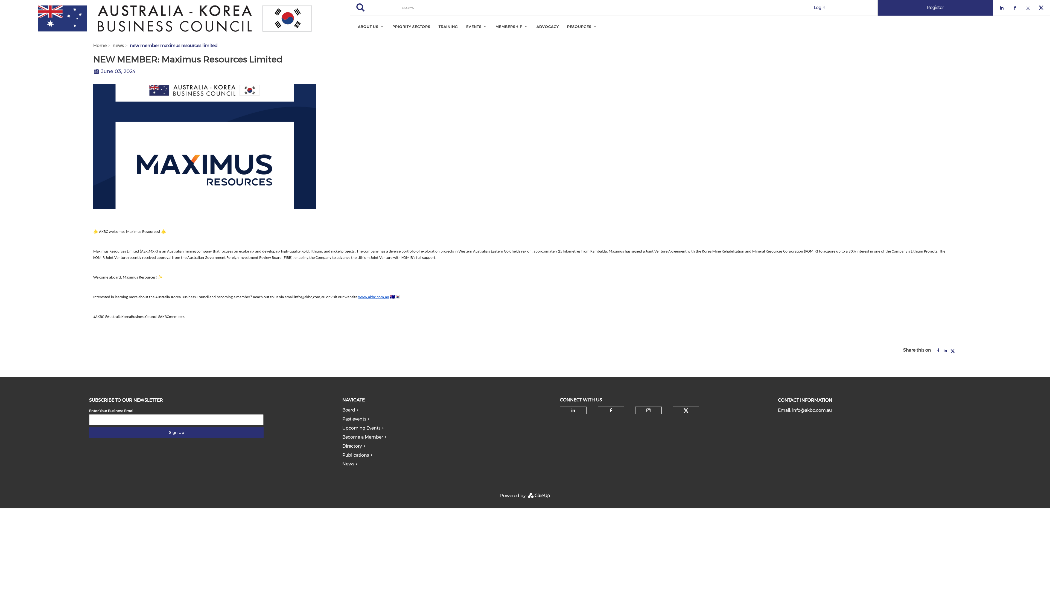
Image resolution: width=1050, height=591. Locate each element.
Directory (352, 446)
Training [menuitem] (448, 26)
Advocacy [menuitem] (547, 26)
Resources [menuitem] (579, 26)
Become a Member (362, 437)
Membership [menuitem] (509, 26)
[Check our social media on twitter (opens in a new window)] (686, 410)
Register (935, 7)
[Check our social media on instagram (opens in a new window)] (648, 410)
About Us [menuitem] (368, 26)
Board (348, 410)
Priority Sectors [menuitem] (411, 26)
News (348, 464)
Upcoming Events (361, 428)
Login (820, 7)
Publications (355, 455)
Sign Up (176, 432)
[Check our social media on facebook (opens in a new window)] (610, 410)
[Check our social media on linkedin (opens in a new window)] (573, 410)
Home (100, 45)
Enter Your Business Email (112, 411)
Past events (354, 419)
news (118, 45)
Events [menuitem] (474, 26)
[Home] (175, 18)
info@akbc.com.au (812, 410)
